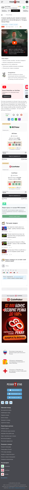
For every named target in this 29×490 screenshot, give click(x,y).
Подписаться (6, 96)
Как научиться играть (6, 410)
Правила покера (5, 415)
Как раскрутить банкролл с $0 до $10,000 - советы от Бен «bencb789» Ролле (16, 243)
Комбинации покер (5, 412)
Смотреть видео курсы (14, 216)
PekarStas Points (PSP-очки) (7, 433)
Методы (25, 159)
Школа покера (4, 417)
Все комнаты (4, 477)
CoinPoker (14, 173)
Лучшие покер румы (6, 446)
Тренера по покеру (5, 420)
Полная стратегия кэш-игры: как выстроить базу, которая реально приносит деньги (16, 236)
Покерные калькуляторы (7, 459)
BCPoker (14, 133)
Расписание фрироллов (6, 441)
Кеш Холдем (4, 24)
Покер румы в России (6, 449)
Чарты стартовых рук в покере (8, 436)
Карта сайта (11, 487)
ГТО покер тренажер (6, 451)
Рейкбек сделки (5, 428)
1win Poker (8, 6)
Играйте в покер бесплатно (7, 454)
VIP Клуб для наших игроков (8, 431)
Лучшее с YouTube (13, 24)
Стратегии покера (5, 422)
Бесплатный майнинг (6, 438)
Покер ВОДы (9, 14)
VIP (3, 26)
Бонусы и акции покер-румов (8, 456)
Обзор (5, 159)
